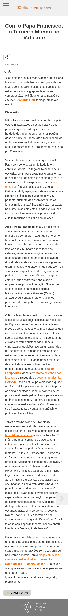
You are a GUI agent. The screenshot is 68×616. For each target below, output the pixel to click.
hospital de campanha (19, 435)
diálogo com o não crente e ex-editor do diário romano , (32, 559)
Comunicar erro (17, 592)
